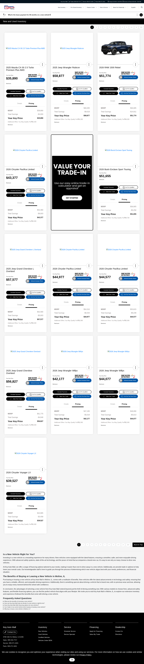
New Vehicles (42, 631)
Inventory (42, 627)
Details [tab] (19, 103)
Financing (94, 627)
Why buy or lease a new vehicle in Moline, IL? (17, 609)
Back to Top (138, 545)
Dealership (120, 627)
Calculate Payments (15, 91)
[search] (142, 7)
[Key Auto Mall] (12, 7)
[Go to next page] (136, 27)
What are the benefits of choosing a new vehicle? (18, 601)
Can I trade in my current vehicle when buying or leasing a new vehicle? (24, 607)
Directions (118, 634)
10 (131, 27)
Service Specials (69, 634)
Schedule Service (70, 631)
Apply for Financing (96, 631)
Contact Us (11, 632)
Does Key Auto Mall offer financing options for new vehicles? (21, 605)
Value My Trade (95, 634)
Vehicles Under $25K (45, 640)
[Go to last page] (141, 27)
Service (67, 627)
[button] (42, 64)
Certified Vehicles (44, 637)
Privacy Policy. (85, 655)
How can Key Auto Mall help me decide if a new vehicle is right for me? (24, 603)
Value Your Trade (17, 95)
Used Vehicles (43, 634)
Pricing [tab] (31, 103)
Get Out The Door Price (37, 95)
